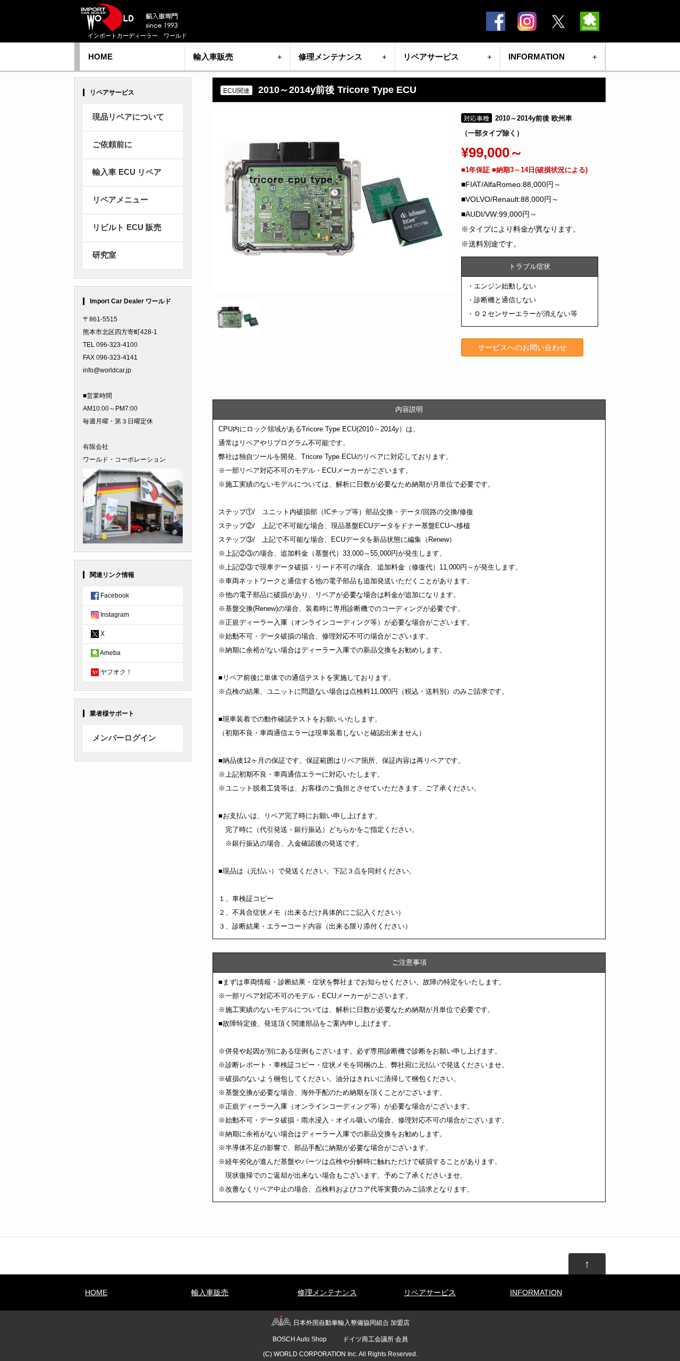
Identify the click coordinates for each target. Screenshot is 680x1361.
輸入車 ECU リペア (127, 172)
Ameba (110, 653)
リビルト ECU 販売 (127, 227)
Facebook (114, 595)
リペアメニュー (120, 199)
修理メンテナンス (330, 56)
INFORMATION (536, 56)
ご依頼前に (112, 144)
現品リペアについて (128, 117)
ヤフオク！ (115, 672)
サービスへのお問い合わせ (522, 347)
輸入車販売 (213, 56)
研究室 (104, 255)
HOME (100, 56)
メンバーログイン (124, 738)
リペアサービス (431, 56)
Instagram (114, 614)
